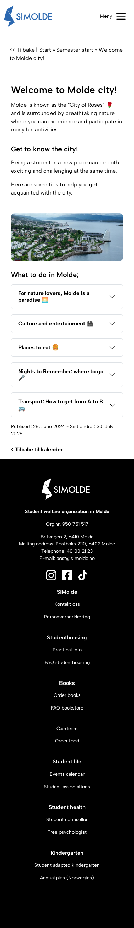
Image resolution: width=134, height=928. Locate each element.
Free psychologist (67, 832)
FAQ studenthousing (67, 662)
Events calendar (67, 774)
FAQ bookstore (67, 708)
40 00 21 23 (80, 551)
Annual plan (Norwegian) (67, 878)
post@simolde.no (75, 558)
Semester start (74, 50)
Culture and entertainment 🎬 (55, 323)
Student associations (67, 787)
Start (45, 50)
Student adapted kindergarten (67, 865)
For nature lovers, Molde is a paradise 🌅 (53, 296)
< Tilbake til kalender (37, 449)
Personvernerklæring (67, 617)
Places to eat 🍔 (38, 347)
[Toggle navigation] (113, 16)
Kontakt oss (67, 604)
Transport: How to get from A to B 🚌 (60, 404)
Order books (67, 695)
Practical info (67, 650)
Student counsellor (67, 820)
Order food (67, 741)
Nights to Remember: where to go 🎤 (60, 374)
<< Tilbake (22, 50)
